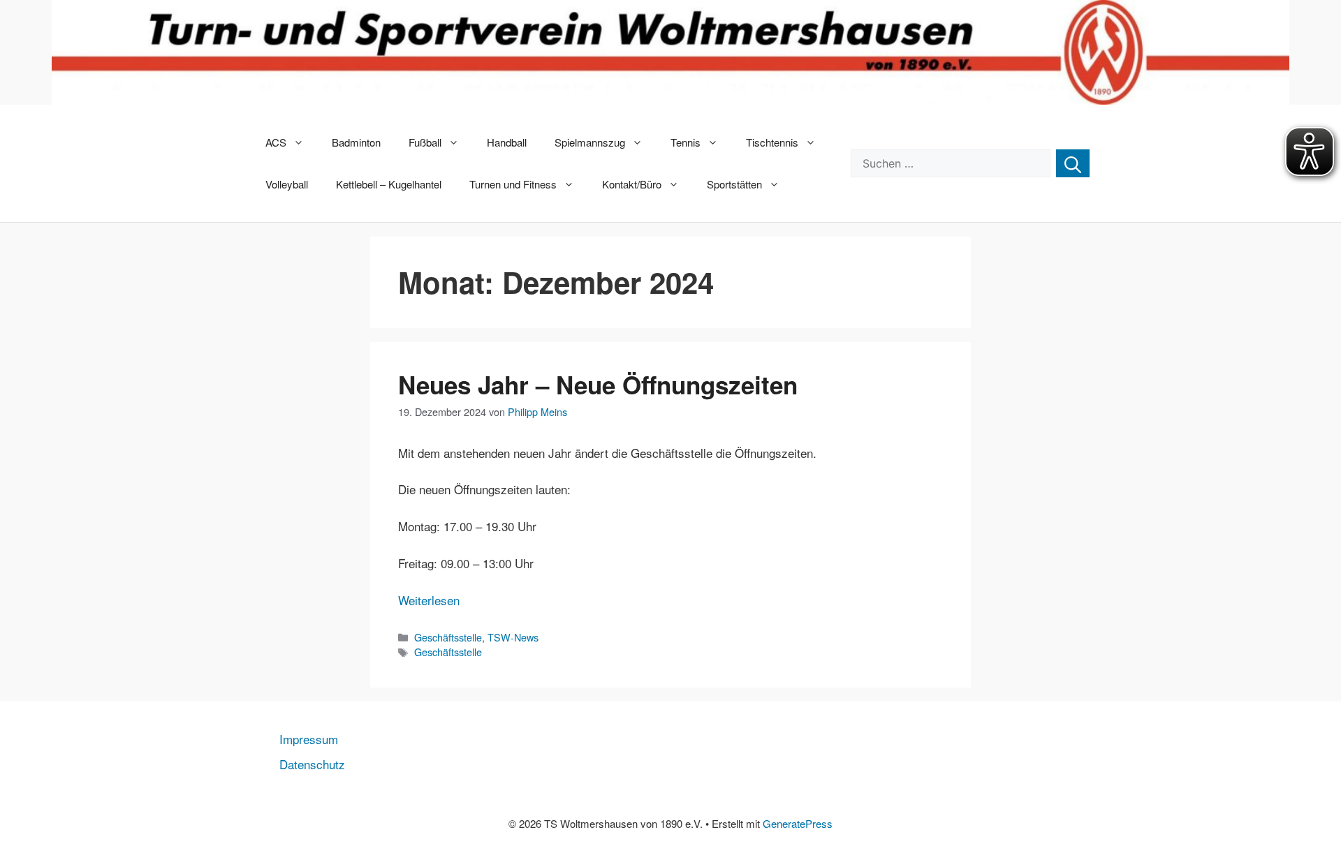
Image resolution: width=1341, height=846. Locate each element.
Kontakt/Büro (631, 184)
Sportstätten (734, 184)
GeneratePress (798, 823)
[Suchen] (1073, 163)
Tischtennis (772, 142)
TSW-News (513, 637)
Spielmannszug (590, 142)
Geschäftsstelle (448, 637)
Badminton (356, 142)
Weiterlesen (429, 600)
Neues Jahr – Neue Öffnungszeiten (598, 384)
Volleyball (286, 184)
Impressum (308, 739)
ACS (275, 142)
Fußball (425, 142)
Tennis (685, 142)
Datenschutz (312, 764)
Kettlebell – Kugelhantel (388, 184)
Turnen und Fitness (513, 184)
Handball (507, 142)
